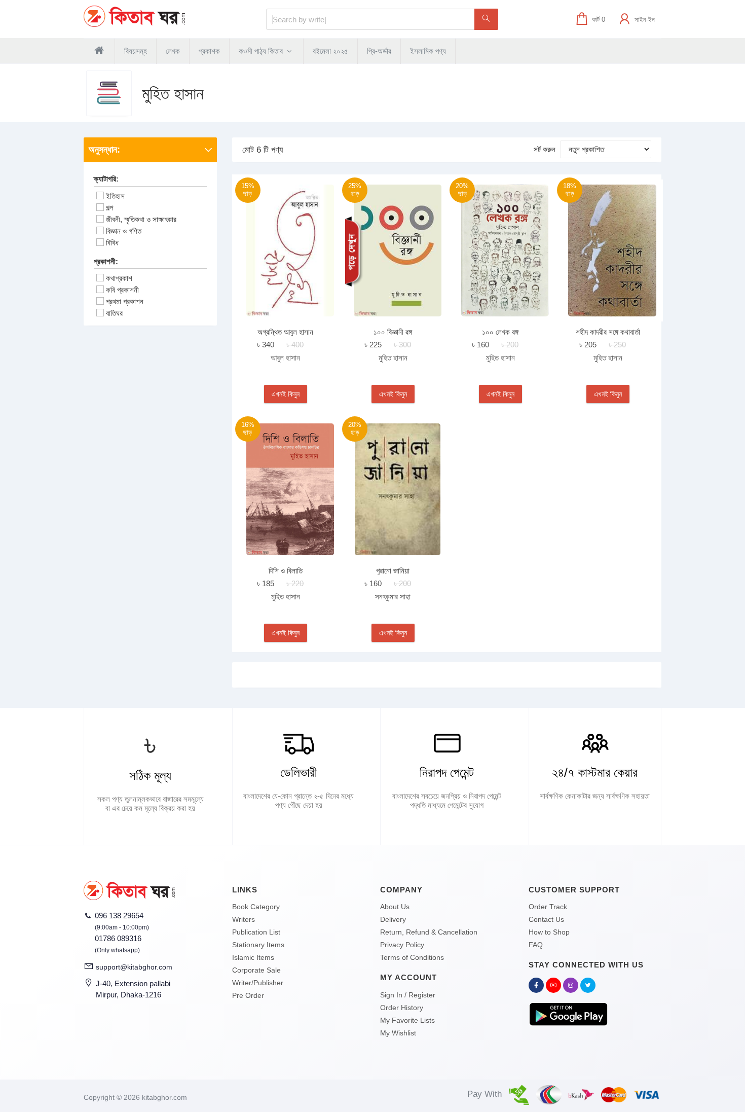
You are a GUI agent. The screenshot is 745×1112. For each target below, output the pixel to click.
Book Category (256, 907)
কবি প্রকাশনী (122, 289)
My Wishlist (398, 1033)
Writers (243, 919)
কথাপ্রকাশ (119, 278)
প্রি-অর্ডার (379, 51)
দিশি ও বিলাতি (286, 570)
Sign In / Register (407, 995)
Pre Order (248, 995)
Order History (401, 1007)
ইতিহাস (115, 196)
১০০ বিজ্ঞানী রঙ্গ (393, 332)
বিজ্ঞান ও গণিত (123, 231)
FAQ (536, 945)
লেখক (173, 51)
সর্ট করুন (544, 149)
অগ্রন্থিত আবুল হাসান (285, 332)
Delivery (393, 919)
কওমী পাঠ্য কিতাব (262, 51)
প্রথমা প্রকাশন (124, 301)
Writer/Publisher (257, 983)
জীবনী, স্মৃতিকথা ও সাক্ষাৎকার (141, 219)
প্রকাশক (209, 51)
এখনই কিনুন (286, 394)
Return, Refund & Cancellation (428, 932)
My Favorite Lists (407, 1020)
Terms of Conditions (412, 957)
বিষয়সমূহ (135, 51)
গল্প (109, 207)
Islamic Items (253, 957)
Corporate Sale (256, 970)
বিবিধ (112, 242)
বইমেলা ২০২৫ (330, 51)
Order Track (548, 907)
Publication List (256, 932)
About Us (394, 907)
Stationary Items (258, 945)
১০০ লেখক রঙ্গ (500, 332)
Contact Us (546, 919)
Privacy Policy (402, 945)
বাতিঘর (114, 313)
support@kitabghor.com (134, 967)
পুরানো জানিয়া (392, 570)
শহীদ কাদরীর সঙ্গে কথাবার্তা (608, 332)
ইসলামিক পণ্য (428, 51)
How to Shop (549, 932)
